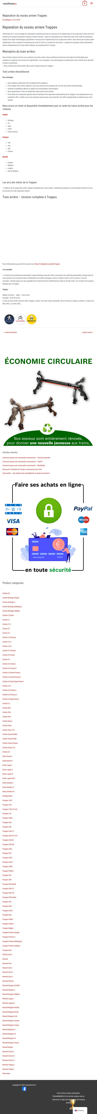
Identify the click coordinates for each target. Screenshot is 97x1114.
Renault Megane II (9, 1030)
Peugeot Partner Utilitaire (11, 946)
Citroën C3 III (7, 646)
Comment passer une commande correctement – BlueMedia (24, 465)
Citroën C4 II (7, 686)
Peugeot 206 (7, 827)
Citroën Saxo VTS (9, 730)
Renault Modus (8, 1047)
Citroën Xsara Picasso (10, 743)
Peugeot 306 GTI (8, 893)
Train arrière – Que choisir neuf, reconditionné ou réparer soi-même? (26, 473)
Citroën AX (6, 593)
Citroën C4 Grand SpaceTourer (13, 681)
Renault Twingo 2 (9, 1065)
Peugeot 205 (7, 822)
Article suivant (88, 332)
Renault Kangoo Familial (11, 985)
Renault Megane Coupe (11, 1025)
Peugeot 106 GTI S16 (10, 809)
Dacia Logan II (8, 770)
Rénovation (6, 1073)
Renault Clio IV (8, 977)
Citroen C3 (6, 633)
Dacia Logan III (8, 774)
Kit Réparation (7, 796)
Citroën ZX (6, 752)
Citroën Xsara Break (9, 739)
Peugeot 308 (7, 906)
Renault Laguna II (9, 1003)
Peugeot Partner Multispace (12, 941)
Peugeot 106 (7, 805)
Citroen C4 (6, 659)
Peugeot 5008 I (8, 919)
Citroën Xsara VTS (9, 748)
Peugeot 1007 (7, 800)
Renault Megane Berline (11, 1007)
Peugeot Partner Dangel (11, 932)
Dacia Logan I (7, 765)
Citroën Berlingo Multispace (12, 607)
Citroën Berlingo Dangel (11, 598)
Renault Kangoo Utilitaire (11, 994)
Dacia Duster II (8, 761)
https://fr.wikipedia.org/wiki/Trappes (47, 264)
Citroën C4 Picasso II (10, 695)
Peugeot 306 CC (8, 889)
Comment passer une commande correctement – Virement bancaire (26, 458)
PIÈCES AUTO (7, 955)
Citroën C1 (6, 620)
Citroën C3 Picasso (9, 651)
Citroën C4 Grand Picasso (11, 673)
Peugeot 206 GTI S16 (10, 836)
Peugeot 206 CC (8, 831)
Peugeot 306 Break (9, 884)
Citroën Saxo (7, 726)
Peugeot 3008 (7, 866)
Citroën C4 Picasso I (10, 690)
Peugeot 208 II (8, 862)
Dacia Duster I (7, 756)
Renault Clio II (7, 968)
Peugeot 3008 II (8, 871)
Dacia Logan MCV (9, 778)
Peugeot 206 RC (8, 840)
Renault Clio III (8, 972)
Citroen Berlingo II (9, 602)
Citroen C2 (6, 629)
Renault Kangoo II (9, 990)
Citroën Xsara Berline (10, 734)
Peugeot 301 (7, 875)
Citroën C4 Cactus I (9, 664)
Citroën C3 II (7, 642)
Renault (5, 959)
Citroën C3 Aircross (9, 637)
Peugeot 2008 (7, 818)
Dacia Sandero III (9, 792)
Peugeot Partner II (9, 937)
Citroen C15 (7, 624)
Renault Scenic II (8, 1052)
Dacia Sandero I (8, 783)
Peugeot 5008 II (8, 924)
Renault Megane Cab (10, 1016)
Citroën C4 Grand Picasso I (12, 677)
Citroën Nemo (7, 721)
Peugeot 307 (7, 902)
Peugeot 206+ (7, 849)
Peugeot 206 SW (8, 844)
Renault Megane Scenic (11, 1043)
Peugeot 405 (7, 915)
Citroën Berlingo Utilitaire (11, 611)
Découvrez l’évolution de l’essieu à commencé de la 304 (22, 469)
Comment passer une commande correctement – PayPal (22, 462)
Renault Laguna (8, 999)
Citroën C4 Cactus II (9, 668)
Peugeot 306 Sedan (9, 897)
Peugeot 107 (7, 814)
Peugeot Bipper (8, 928)
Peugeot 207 (7, 853)
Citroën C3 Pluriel (9, 655)
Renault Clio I (7, 963)
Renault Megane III (9, 1034)
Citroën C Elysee (8, 615)
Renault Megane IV (9, 1038)
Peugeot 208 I (7, 858)
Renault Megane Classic (11, 1021)
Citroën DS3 (7, 708)
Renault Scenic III (9, 1056)
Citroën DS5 (7, 717)
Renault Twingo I (8, 1069)
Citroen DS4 (7, 712)
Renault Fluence (8, 981)
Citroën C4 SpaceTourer (11, 699)
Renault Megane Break (10, 1012)
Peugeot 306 (7, 880)
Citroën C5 (6, 703)
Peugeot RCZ (7, 950)
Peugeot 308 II (8, 911)
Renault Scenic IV (9, 1060)
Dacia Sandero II (8, 787)
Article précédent (10, 332)
